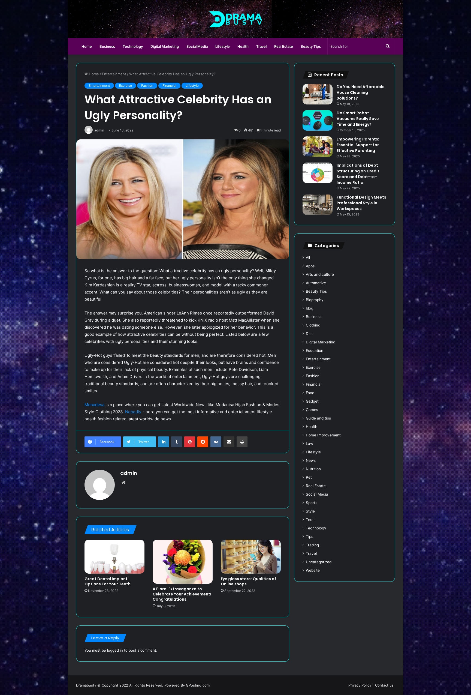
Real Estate (283, 46)
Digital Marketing (164, 46)
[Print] (242, 441)
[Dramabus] (235, 19)
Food (310, 393)
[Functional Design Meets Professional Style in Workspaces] (318, 204)
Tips (309, 536)
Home (86, 46)
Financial (169, 85)
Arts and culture (320, 274)
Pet (309, 477)
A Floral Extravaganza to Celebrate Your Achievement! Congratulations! (182, 594)
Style (310, 511)
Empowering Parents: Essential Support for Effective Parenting (358, 144)
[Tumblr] (176, 441)
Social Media (197, 46)
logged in (115, 650)
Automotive (316, 283)
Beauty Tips (311, 46)
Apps (310, 266)
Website (313, 570)
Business (107, 46)
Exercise (125, 85)
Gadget (312, 401)
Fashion (147, 85)
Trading (312, 545)
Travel (261, 46)
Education (314, 350)
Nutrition (313, 469)
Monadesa (94, 404)
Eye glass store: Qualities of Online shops (248, 581)
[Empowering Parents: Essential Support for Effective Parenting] (318, 146)
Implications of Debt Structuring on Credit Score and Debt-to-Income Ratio (358, 174)
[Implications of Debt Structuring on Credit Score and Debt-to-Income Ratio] (318, 173)
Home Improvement (323, 435)
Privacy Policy (359, 685)
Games (312, 410)
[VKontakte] (215, 441)
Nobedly (133, 411)
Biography (315, 300)
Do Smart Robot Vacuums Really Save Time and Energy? (358, 118)
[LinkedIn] (163, 441)
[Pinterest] (189, 441)
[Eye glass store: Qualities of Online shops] (251, 557)
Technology (133, 46)
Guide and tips (318, 418)
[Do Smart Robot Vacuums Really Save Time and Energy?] (318, 120)
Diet (309, 333)
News (311, 460)
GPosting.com (198, 685)
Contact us (384, 685)
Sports (311, 503)
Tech (310, 519)
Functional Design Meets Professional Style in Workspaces (361, 202)
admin (99, 130)
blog (309, 308)
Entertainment (114, 74)
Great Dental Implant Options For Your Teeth (107, 581)
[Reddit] (202, 441)
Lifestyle (222, 46)
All (308, 257)
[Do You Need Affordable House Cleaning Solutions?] (318, 94)
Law (309, 443)
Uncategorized (318, 562)
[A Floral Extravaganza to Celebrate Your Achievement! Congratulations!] (183, 562)
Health (243, 46)
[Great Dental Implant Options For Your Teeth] (114, 557)
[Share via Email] (229, 441)
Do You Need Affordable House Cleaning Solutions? (361, 92)
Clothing (313, 325)
